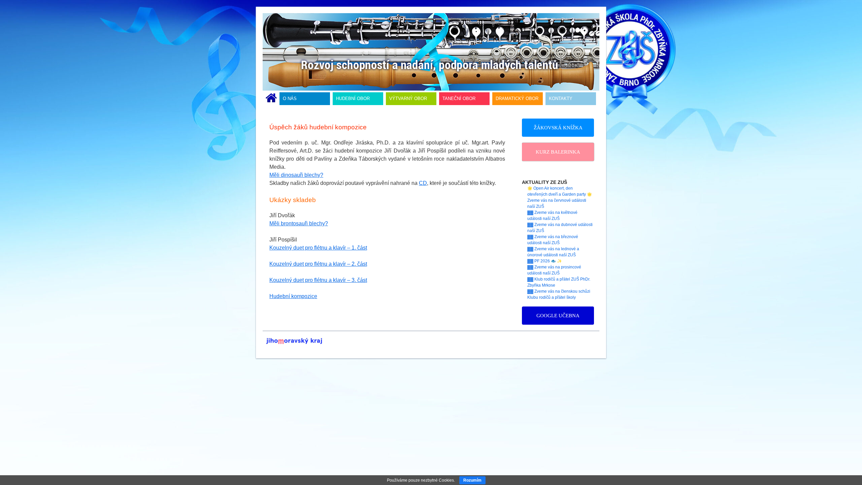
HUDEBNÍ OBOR (353, 98)
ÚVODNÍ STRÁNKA (271, 98)
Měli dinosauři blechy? (296, 175)
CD (423, 183)
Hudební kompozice (293, 296)
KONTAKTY (560, 98)
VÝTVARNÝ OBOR (408, 98)
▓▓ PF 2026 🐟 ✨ (544, 261)
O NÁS (290, 98)
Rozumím (472, 480)
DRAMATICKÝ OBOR (517, 98)
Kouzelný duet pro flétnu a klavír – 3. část (318, 280)
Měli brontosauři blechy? (298, 223)
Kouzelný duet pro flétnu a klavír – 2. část (318, 264)
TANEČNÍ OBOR (458, 98)
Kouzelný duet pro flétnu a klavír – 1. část (318, 248)
